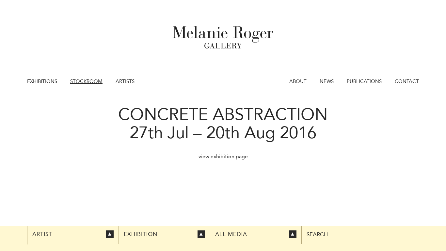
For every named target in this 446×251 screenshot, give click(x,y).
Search (317, 234)
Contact (407, 81)
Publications (364, 81)
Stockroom (86, 81)
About (298, 81)
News (327, 81)
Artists (125, 81)
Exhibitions (42, 81)
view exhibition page (223, 156)
